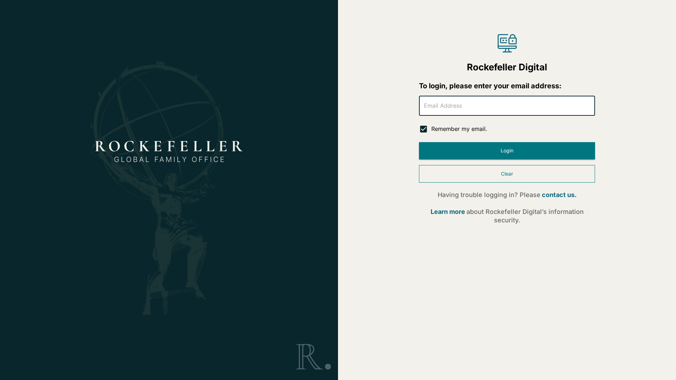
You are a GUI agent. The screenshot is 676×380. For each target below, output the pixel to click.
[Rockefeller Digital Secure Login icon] (507, 43)
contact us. (559, 194)
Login (507, 150)
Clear (507, 174)
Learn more (448, 211)
